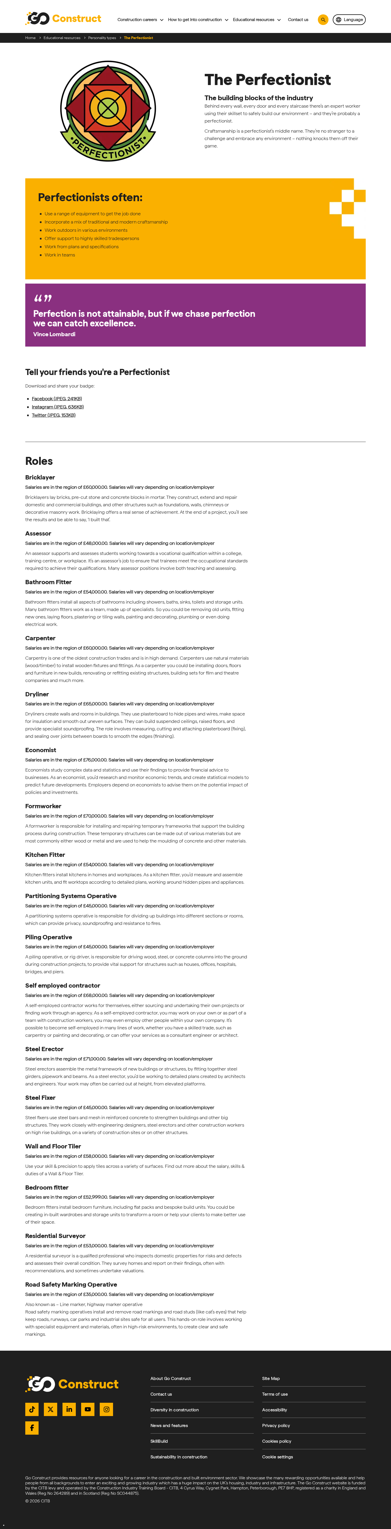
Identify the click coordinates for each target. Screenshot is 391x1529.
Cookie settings (277, 1456)
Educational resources (253, 19)
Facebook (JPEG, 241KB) (57, 398)
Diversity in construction (175, 1409)
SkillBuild (159, 1441)
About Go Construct (171, 1378)
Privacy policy (276, 1425)
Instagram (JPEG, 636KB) (58, 407)
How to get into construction (195, 19)
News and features (169, 1425)
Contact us (298, 19)
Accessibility (274, 1409)
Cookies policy (276, 1441)
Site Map (271, 1378)
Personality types (102, 38)
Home (30, 38)
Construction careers (137, 19)
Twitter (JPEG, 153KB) (54, 415)
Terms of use (275, 1394)
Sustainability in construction (179, 1456)
